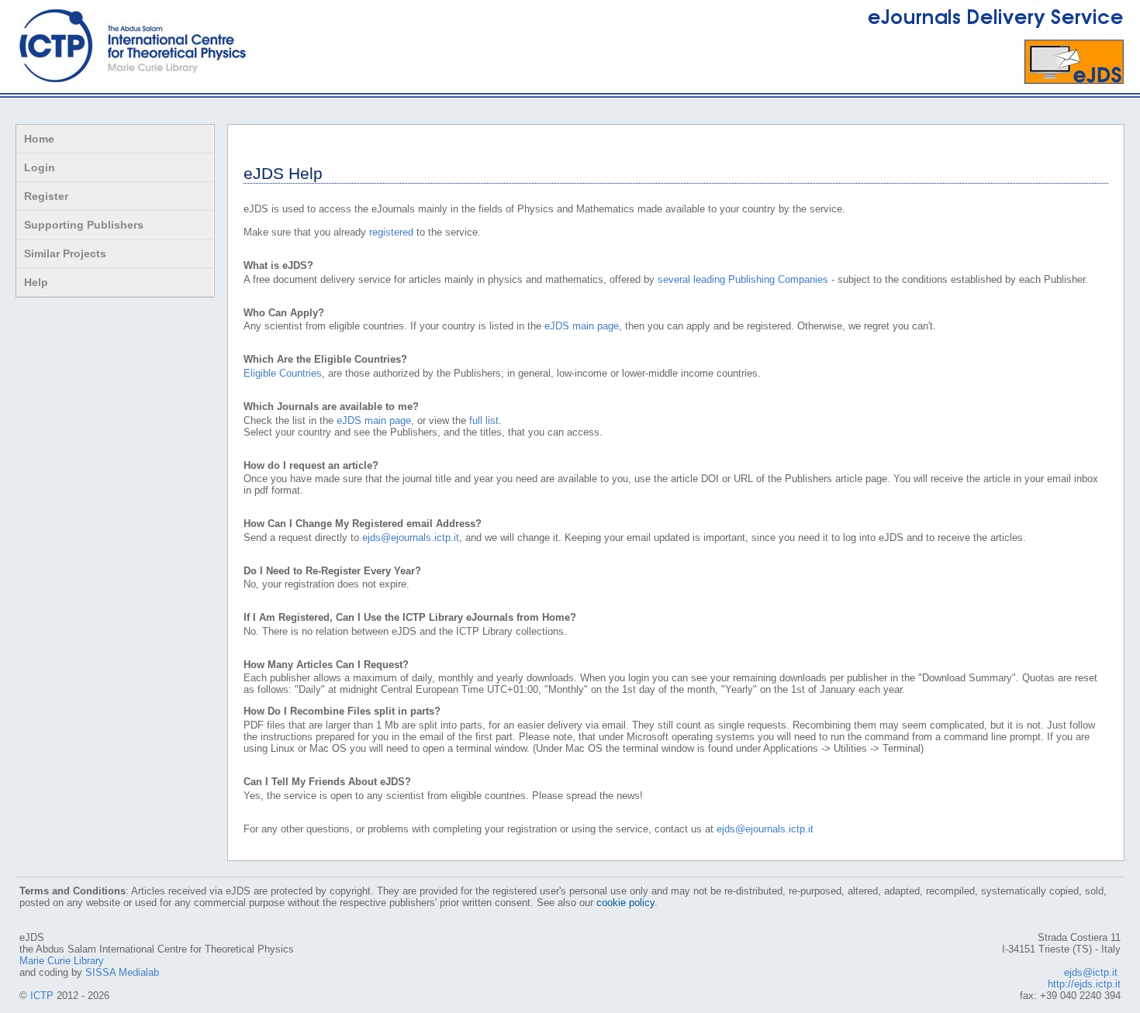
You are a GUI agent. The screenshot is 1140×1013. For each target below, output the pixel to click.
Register (46, 196)
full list (484, 420)
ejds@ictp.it (1091, 972)
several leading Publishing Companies (743, 279)
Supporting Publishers (83, 225)
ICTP (42, 995)
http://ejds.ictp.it (1084, 984)
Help (36, 282)
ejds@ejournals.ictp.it (410, 537)
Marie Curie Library (61, 960)
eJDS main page (581, 326)
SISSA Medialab (122, 972)
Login (39, 167)
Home (39, 139)
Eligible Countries (283, 373)
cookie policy (625, 902)
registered (391, 232)
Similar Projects (65, 253)
